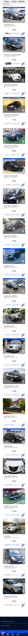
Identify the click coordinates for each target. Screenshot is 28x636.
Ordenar (15, 1)
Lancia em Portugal (5, 625)
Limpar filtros (22, 1)
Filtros (7, 1)
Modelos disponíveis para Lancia (8, 621)
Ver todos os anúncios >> (16, 33)
